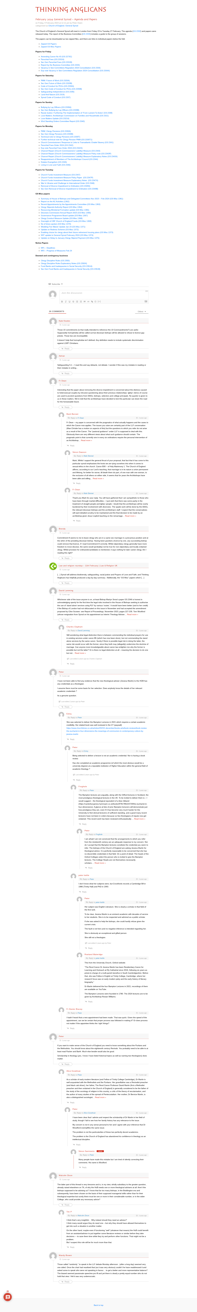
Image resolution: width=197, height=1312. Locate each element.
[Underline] (69, 301)
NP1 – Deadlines (48, 248)
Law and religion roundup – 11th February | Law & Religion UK (88, 566)
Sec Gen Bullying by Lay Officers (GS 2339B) (60, 110)
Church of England (56, 26)
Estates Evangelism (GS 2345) (54, 162)
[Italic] (66, 301)
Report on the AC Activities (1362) (55, 201)
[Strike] (73, 301)
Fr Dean (81, 418)
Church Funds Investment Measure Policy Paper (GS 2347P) (67, 177)
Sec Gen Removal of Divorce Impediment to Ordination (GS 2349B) (69, 189)
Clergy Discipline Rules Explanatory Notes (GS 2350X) (64, 263)
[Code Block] (88, 301)
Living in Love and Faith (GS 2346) (55, 165)
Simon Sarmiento (87, 1151)
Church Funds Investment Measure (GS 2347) (60, 175)
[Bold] (62, 301)
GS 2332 (137, 31)
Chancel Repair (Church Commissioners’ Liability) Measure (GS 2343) (70, 151)
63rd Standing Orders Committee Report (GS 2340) (63, 121)
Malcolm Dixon (83, 1216)
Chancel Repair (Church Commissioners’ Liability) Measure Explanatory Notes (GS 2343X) (79, 156)
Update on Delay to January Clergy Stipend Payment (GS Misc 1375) (70, 238)
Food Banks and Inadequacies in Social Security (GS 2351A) (66, 266)
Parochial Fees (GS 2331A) (52, 59)
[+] (99, 301)
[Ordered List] (77, 301)
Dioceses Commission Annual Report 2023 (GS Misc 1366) (66, 213)
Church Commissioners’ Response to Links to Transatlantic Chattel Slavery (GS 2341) (77, 142)
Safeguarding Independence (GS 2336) (57, 92)
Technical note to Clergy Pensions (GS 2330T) (60, 137)
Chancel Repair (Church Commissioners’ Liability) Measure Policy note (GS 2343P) (76, 154)
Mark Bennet (89, 456)
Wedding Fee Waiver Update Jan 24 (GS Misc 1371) (63, 227)
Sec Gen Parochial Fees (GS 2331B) (56, 62)
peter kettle (100, 902)
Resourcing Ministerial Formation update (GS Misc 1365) (65, 210)
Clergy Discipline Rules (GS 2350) (55, 260)
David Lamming (84, 631)
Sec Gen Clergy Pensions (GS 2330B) (57, 134)
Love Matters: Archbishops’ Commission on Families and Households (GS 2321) (75, 116)
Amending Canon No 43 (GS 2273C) (56, 56)
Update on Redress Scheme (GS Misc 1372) (60, 229)
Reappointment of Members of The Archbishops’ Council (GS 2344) (69, 159)
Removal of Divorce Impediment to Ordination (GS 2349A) (65, 186)
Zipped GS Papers (49, 44)
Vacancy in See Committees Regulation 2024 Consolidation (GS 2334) (71, 68)
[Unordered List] (81, 301)
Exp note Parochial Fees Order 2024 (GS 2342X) (62, 148)
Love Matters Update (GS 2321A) (55, 118)
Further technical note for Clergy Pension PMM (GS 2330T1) (66, 139)
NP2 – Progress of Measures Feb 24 (56, 251)
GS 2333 (86, 34)
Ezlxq (86, 751)
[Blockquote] (84, 301)
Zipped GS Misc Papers (51, 47)
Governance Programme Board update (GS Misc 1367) (64, 215)
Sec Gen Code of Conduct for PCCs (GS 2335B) (61, 89)
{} (95, 301)
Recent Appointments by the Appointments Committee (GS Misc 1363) (70, 204)
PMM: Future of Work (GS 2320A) (55, 80)
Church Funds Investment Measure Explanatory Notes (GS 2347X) (69, 180)
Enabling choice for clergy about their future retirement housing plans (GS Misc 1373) (77, 232)
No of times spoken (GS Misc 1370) (56, 224)
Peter (80, 718)
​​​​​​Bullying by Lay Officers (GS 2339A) (56, 107)
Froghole (99, 834)
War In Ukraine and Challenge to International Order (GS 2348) (67, 183)
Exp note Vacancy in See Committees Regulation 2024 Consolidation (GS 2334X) (75, 71)
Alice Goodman (90, 1113)
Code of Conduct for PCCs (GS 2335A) (57, 86)
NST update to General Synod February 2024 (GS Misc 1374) (67, 235)
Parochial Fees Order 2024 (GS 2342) (57, 145)
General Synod (71, 26)
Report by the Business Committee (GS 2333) (60, 65)
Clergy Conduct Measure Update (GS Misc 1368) (62, 218)
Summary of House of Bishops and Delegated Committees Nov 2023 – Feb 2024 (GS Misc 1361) (82, 199)
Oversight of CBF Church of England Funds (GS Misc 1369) (66, 221)
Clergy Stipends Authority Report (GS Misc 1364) (61, 207)
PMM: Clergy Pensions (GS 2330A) (56, 131)
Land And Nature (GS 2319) (53, 94)
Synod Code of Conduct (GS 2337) (55, 97)
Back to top (98, 1305)
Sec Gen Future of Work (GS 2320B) (56, 83)
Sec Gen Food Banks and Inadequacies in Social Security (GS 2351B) (70, 269)
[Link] (92, 301)
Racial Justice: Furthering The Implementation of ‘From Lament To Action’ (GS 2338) (76, 113)
